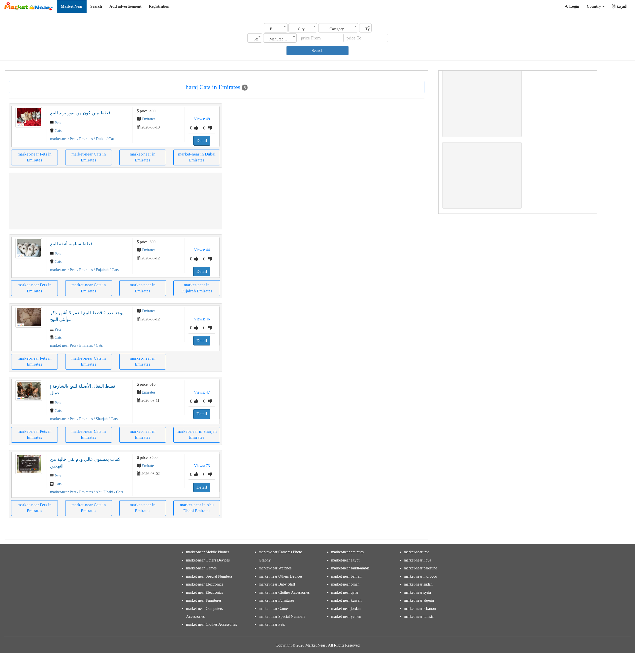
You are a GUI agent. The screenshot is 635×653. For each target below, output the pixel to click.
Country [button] (594, 6)
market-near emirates (347, 552)
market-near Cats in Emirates (88, 157)
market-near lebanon (420, 608)
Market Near (72, 6)
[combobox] (275, 27)
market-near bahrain (346, 576)
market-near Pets (63, 139)
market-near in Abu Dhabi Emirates (197, 507)
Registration (159, 6)
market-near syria (417, 592)
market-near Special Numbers (209, 576)
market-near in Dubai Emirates (197, 157)
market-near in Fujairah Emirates (196, 287)
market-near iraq (416, 552)
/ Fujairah (101, 270)
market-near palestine (420, 568)
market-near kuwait (346, 600)
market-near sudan (418, 584)
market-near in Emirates (143, 157)
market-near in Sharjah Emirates (197, 434)
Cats (58, 130)
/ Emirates (84, 139)
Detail (201, 140)
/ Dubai (99, 139)
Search (96, 6)
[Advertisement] (115, 201)
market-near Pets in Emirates (35, 157)
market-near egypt (345, 560)
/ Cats (110, 139)
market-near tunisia (419, 616)
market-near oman (345, 584)
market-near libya (417, 560)
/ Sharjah (100, 419)
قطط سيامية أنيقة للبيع (71, 243)
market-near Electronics (204, 584)
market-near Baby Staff (277, 584)
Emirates (148, 119)
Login (573, 6)
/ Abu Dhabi (103, 492)
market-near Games (201, 568)
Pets (58, 123)
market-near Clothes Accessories (211, 624)
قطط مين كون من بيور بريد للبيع (80, 112)
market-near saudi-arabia (350, 568)
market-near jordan (346, 608)
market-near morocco (420, 576)
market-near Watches (275, 568)
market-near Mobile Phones (207, 552)
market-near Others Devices (208, 560)
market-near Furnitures (204, 600)
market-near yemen (346, 616)
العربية (621, 6)
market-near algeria (419, 600)
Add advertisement (125, 6)
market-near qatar (344, 592)
